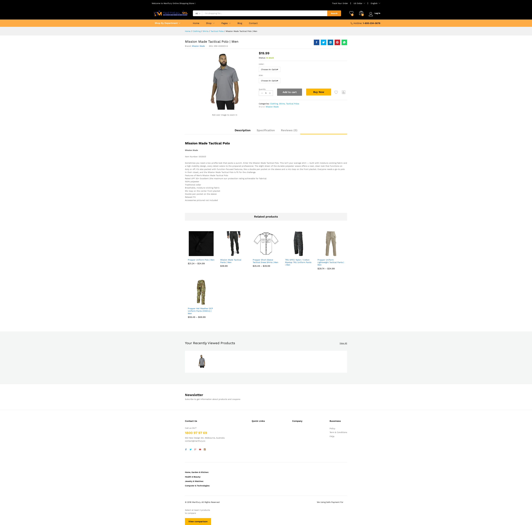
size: (261, 75)
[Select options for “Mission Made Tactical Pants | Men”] (226, 255)
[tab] (242, 131)
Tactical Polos (292, 104)
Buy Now (318, 91)
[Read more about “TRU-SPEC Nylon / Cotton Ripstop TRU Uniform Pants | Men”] (291, 255)
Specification (266, 130)
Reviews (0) (289, 130)
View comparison (198, 521)
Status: (262, 58)
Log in (377, 13)
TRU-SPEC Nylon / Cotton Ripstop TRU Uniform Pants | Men (298, 262)
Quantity (262, 89)
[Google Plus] (195, 449)
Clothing (274, 104)
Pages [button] (224, 23)
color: (261, 64)
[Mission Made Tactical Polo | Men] (316, 42)
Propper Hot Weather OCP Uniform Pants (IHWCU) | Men (200, 311)
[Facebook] (186, 449)
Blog (239, 23)
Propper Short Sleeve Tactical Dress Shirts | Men (265, 261)
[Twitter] (190, 449)
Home (196, 23)
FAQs (332, 436)
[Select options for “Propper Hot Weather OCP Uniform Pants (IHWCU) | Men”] (194, 304)
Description (242, 130)
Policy (332, 428)
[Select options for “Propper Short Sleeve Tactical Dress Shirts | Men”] (259, 255)
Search (334, 13)
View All (343, 343)
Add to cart (290, 92)
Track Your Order (340, 3)
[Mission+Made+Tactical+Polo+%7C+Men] (323, 42)
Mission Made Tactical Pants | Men (230, 261)
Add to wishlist (336, 92)
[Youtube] (200, 449)
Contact (253, 23)
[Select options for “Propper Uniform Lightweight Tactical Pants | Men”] (324, 255)
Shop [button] (209, 23)
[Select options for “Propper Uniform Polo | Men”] (194, 255)
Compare (343, 92)
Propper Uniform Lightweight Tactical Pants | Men (331, 262)
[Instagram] (204, 449)
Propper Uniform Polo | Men (201, 260)
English (374, 3)
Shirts (282, 104)
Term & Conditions (338, 432)
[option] (202, 361)
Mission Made (198, 46)
